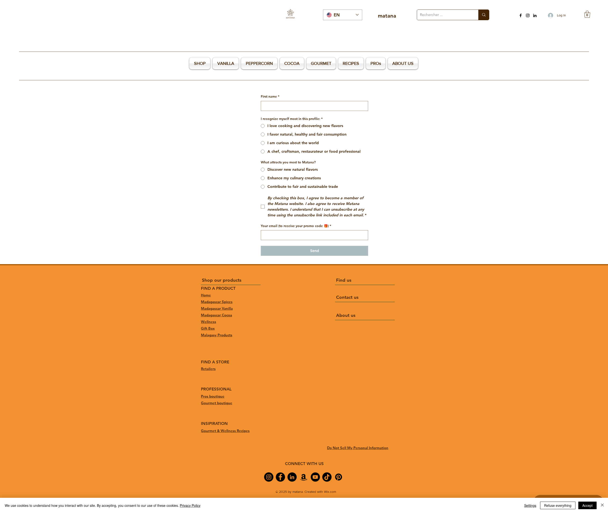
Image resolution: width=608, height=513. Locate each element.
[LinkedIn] (534, 15)
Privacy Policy (190, 505)
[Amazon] (303, 477)
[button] (587, 14)
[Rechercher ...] (483, 15)
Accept (587, 505)
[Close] (602, 505)
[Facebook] (520, 15)
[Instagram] (527, 15)
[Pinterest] (338, 477)
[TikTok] (327, 477)
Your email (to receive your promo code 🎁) (296, 226)
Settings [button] (530, 505)
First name (270, 96)
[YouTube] (315, 477)
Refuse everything (557, 505)
